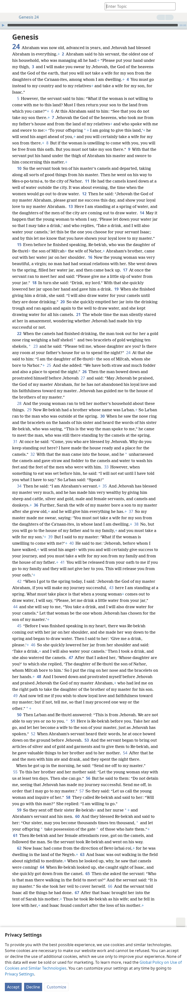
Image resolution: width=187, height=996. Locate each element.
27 (83, 378)
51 (73, 721)
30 (102, 416)
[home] (7, 6)
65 (88, 873)
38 (136, 524)
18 (34, 282)
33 (106, 467)
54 (125, 753)
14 (142, 213)
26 (84, 371)
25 (49, 365)
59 (19, 810)
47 (71, 657)
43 (111, 587)
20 (62, 301)
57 (81, 791)
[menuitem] (7, 6)
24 (128, 352)
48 (39, 676)
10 (19, 168)
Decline (33, 987)
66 (110, 886)
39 (50, 537)
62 (19, 848)
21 (78, 314)
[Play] (3, 25)
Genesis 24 (29, 17)
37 (131, 511)
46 (33, 645)
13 (71, 206)
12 (84, 193)
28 (19, 403)
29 (29, 409)
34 (19, 486)
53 (87, 740)
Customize (56, 987)
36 (36, 505)
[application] (93, 25)
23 (35, 346)
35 (105, 486)
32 (33, 454)
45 (19, 625)
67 (77, 892)
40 (72, 543)
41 (62, 562)
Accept (13, 987)
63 (82, 854)
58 (68, 797)
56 (88, 778)
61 (15, 835)
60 (77, 816)
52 (33, 733)
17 (125, 270)
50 (19, 714)
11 (87, 181)
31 (15, 441)
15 (19, 244)
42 (19, 581)
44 (15, 606)
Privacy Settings (19, 974)
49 (15, 695)
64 (42, 867)
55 (15, 772)
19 (116, 289)
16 (90, 257)
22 (19, 333)
